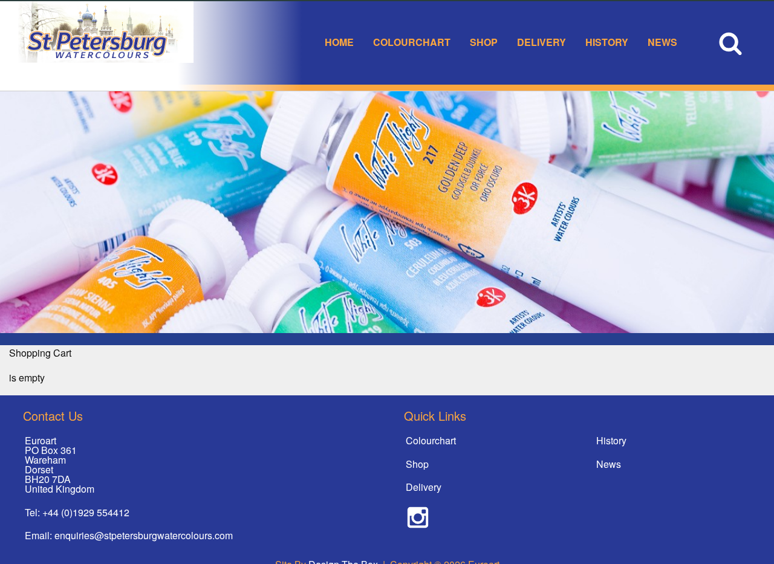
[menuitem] (339, 43)
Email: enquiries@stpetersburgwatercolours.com (129, 535)
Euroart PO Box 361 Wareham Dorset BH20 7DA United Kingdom (59, 464)
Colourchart (411, 42)
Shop (484, 42)
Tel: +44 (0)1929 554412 (77, 512)
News (662, 42)
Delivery (541, 42)
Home (339, 42)
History (606, 42)
